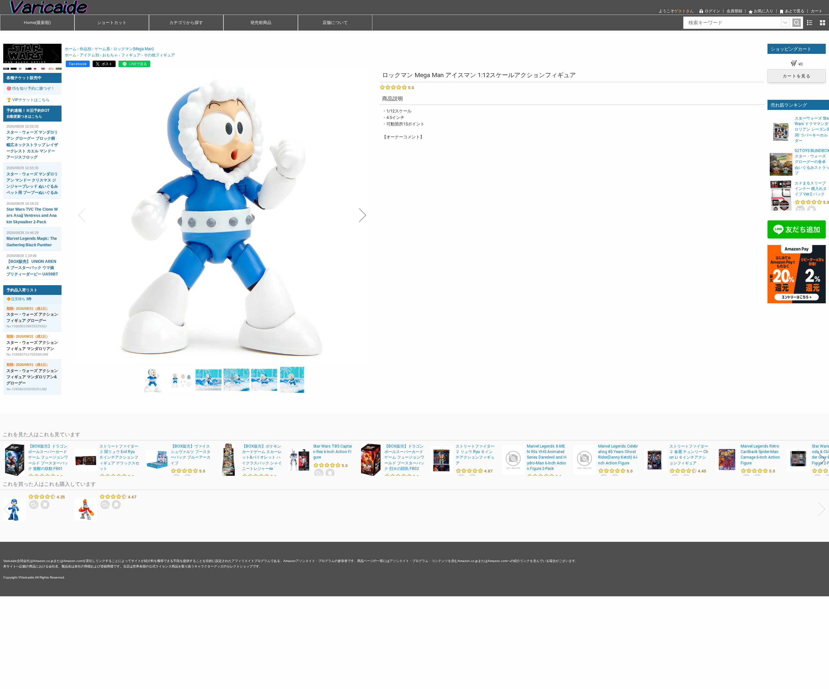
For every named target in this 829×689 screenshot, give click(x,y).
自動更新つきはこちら (24, 116)
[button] (81, 215)
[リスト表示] (809, 23)
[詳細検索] (785, 22)
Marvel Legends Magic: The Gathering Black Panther (31, 241)
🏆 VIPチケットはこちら (28, 100)
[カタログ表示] (822, 23)
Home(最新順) (37, 22)
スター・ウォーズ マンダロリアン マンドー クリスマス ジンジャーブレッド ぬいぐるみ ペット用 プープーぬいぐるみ (32, 183)
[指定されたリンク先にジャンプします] (32, 59)
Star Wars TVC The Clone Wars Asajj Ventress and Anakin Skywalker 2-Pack (32, 215)
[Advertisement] (194, 641)
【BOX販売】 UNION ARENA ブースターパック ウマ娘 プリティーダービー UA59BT (32, 267)
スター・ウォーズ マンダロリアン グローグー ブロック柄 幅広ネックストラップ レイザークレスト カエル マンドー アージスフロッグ (32, 144)
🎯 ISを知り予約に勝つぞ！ (30, 88)
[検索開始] (796, 23)
